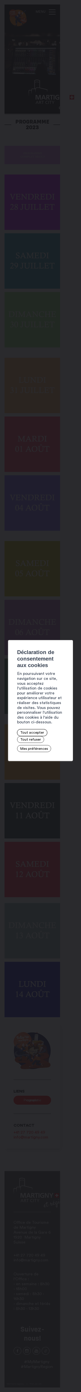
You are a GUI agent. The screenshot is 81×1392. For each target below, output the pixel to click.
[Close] (69, 635)
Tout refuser (30, 739)
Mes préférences (34, 749)
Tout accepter (32, 732)
